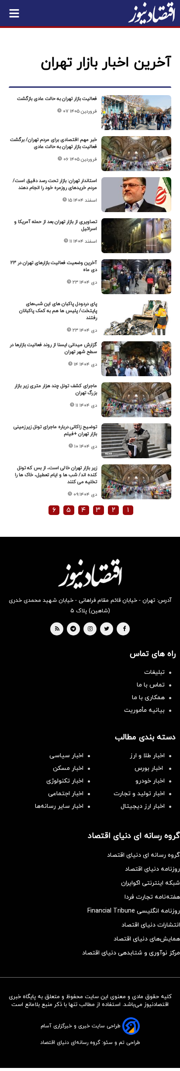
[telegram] (73, 629)
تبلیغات (154, 672)
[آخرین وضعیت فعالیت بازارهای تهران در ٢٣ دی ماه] (136, 276)
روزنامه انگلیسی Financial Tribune (133, 911)
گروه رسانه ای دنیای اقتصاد (143, 855)
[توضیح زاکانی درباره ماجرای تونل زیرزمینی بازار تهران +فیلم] (136, 440)
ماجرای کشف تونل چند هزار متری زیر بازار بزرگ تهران (55, 389)
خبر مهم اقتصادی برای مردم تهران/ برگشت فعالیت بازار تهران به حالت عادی (53, 143)
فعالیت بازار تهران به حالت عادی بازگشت (57, 98)
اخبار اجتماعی (65, 794)
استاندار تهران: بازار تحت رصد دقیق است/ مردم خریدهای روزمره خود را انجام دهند (55, 184)
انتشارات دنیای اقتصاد (150, 925)
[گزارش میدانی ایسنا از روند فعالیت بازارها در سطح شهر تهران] (136, 358)
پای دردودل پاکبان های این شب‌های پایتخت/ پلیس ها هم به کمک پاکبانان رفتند (58, 310)
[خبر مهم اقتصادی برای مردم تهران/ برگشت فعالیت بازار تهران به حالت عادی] (136, 153)
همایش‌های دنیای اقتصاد (147, 939)
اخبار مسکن (68, 768)
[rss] (57, 629)
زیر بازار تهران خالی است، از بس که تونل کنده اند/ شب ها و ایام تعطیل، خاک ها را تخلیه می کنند (56, 474)
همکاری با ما (148, 697)
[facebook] (124, 629)
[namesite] (152, 13)
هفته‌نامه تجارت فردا (152, 897)
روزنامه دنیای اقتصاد (152, 869)
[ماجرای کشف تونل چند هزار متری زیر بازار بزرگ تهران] (136, 399)
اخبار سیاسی (66, 756)
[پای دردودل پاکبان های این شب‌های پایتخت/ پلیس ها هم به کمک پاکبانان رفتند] (136, 317)
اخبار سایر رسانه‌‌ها (59, 806)
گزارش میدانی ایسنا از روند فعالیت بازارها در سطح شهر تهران (53, 348)
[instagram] (90, 629)
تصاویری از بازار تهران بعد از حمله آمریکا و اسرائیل (55, 225)
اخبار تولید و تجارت (139, 794)
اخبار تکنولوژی (64, 781)
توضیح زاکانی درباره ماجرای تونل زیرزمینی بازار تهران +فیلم (55, 430)
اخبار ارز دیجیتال (143, 806)
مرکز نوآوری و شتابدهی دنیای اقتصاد (131, 953)
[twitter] (106, 629)
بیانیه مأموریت (144, 710)
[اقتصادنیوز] (90, 574)
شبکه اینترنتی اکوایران (150, 883)
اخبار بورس (150, 768)
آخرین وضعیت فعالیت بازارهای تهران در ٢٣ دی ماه (53, 266)
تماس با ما (151, 685)
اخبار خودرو (150, 781)
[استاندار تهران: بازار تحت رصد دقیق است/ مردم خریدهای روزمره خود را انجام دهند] (136, 194)
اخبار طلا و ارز (147, 756)
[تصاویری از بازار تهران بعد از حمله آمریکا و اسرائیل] (136, 235)
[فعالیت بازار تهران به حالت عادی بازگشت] (136, 112)
